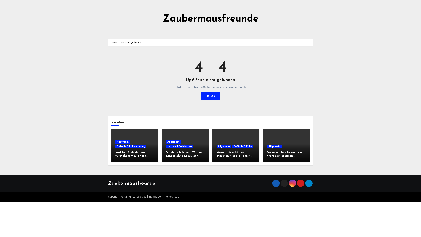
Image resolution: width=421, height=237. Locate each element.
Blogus (153, 196)
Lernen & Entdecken (179, 146)
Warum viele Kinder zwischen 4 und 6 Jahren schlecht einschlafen (233, 156)
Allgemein (123, 141)
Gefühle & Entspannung (131, 146)
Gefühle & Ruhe (243, 146)
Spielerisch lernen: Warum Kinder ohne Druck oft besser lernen (184, 156)
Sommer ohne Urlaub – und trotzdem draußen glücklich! (286, 156)
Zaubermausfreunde (211, 19)
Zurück (210, 95)
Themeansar (170, 196)
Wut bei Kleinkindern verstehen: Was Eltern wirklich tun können (130, 156)
